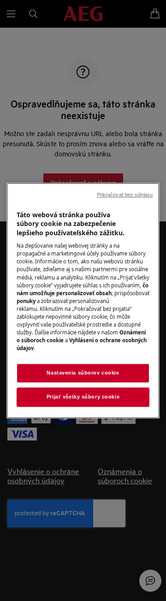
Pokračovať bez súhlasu (125, 194)
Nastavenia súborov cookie (83, 372)
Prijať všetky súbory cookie (83, 396)
